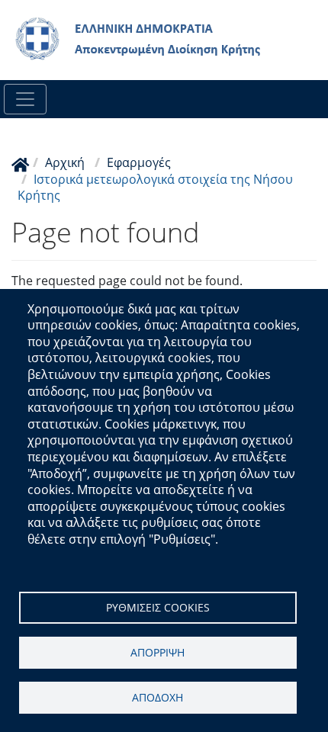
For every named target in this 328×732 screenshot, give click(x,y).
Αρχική (65, 162)
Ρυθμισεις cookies (158, 607)
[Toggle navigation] (25, 99)
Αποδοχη (157, 697)
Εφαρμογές (139, 162)
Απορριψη (157, 652)
